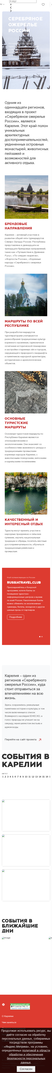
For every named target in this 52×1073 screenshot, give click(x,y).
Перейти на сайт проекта (21, 739)
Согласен (26, 1069)
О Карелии (7, 1016)
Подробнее (15, 617)
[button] (39, 636)
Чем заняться (9, 1022)
